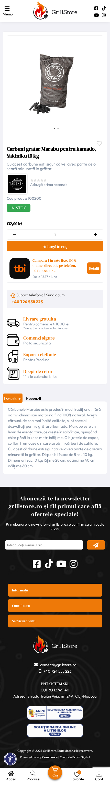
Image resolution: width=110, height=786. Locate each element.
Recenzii (33, 398)
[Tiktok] (104, 8)
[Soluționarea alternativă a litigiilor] (55, 713)
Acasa (11, 779)
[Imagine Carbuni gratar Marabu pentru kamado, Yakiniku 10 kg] (53, 82)
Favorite (100, 143)
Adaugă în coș (55, 246)
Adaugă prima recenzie (49, 184)
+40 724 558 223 (27, 301)
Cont (99, 779)
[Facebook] (96, 8)
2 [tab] (58, 128)
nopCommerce (47, 757)
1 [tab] (54, 128)
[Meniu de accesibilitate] (10, 759)
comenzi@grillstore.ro (58, 664)
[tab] (13, 400)
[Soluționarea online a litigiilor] (55, 731)
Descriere (12, 398)
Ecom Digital (81, 757)
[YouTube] (96, 15)
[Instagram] (104, 15)
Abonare (96, 545)
